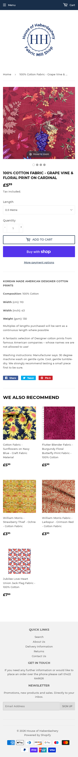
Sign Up (67, 706)
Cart (72, 5)
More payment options (39, 262)
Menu (12, 5)
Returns (39, 651)
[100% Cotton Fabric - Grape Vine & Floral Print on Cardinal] (33, 165)
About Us (39, 641)
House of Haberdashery (42, 730)
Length (8, 202)
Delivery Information (39, 646)
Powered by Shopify (37, 735)
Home (7, 74)
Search (39, 636)
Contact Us (39, 656)
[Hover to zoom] (39, 122)
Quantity (9, 220)
